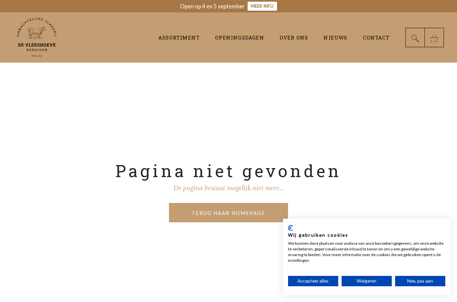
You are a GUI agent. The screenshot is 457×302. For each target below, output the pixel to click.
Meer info (262, 6)
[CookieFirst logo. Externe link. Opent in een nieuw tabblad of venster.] (290, 228)
